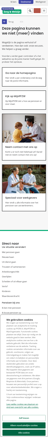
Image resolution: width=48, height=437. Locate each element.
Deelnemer (26, 1)
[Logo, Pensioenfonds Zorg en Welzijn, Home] (11, 10)
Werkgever (41, 1)
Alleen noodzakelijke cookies (24, 425)
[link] (24, 77)
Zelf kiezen (24, 418)
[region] (24, 375)
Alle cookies (24, 432)
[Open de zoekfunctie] (30, 10)
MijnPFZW (37, 12)
